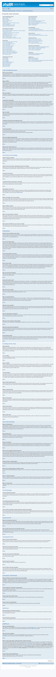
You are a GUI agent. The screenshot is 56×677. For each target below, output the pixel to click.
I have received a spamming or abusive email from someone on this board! (40, 30)
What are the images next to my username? (10, 34)
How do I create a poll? (6, 44)
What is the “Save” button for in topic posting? (10, 52)
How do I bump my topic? (7, 54)
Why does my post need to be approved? (9, 53)
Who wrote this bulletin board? (33, 58)
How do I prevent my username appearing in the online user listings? (14, 30)
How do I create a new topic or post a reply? (10, 41)
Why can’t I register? (6, 19)
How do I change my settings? (8, 29)
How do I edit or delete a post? (8, 42)
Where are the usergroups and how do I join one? (36, 20)
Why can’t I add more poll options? (8, 45)
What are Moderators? (32, 18)
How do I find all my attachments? (34, 54)
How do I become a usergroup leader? (34, 21)
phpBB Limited (33, 627)
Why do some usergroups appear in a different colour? (37, 22)
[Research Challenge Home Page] (8, 4)
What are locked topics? (7, 65)
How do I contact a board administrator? (35, 61)
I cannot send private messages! (33, 28)
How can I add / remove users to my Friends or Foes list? (38, 35)
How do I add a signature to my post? (9, 43)
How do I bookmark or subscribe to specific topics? (36, 47)
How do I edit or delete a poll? (7, 46)
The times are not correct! (7, 31)
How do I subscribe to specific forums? (34, 48)
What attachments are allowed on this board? (35, 53)
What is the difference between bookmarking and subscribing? (38, 46)
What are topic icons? (6, 66)
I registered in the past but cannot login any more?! (11, 22)
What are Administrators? (32, 17)
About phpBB (31, 628)
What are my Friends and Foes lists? (34, 34)
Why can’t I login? (5, 21)
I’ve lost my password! (6, 23)
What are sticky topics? (6, 64)
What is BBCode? (5, 57)
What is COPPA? (5, 18)
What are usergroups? (32, 19)
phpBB (17, 192)
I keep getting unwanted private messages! (35, 29)
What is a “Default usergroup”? (33, 23)
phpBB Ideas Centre (6, 635)
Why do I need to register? (7, 17)
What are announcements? (7, 63)
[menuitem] (9, 9)
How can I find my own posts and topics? (35, 43)
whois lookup (29, 643)
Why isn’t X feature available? (33, 59)
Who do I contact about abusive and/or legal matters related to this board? (40, 60)
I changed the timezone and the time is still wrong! (11, 32)
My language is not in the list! (7, 33)
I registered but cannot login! (7, 20)
